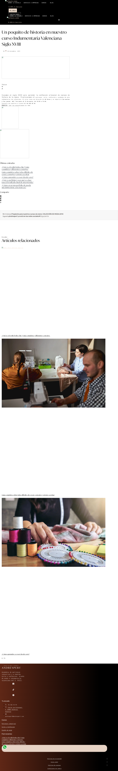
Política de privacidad (54, 758)
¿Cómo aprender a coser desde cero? (17, 177)
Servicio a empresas (31, 3)
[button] (44, 3)
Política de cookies (54, 765)
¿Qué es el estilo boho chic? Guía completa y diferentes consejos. (15, 168)
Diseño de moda (7, 730)
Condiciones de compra (54, 768)
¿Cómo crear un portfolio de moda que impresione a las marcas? (16, 186)
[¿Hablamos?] (5, 747)
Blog (51, 3)
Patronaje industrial (9, 723)
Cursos (44, 3)
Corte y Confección (8, 727)
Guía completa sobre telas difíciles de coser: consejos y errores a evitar (17, 173)
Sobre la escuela (14, 3)
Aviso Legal (54, 762)
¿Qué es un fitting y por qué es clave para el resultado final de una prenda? (17, 181)
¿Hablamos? (6, 751)
